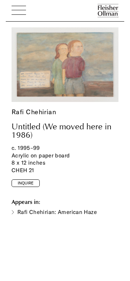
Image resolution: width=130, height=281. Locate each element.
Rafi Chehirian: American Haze (57, 212)
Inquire (26, 183)
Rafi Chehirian (34, 112)
